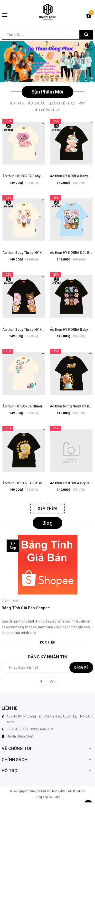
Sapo (57, 797)
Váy (82, 103)
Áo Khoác (36, 103)
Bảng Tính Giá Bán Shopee (26, 608)
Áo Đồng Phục (47, 110)
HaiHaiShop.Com (20, 736)
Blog (47, 523)
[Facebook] (41, 681)
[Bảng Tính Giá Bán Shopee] (47, 564)
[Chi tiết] (11, 143)
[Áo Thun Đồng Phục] (47, 61)
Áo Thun (17, 103)
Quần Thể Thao (61, 103)
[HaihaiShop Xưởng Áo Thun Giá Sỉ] (47, 12)
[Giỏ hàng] (88, 16)
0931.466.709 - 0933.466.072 (30, 729)
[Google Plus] (53, 681)
